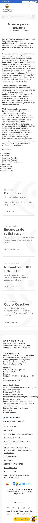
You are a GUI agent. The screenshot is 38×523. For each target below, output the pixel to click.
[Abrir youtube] (8, 508)
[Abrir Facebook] (19, 508)
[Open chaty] (34, 519)
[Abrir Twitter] (14, 508)
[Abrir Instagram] (29, 508)
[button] (8, 1)
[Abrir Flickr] (24, 508)
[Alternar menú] (33, 9)
